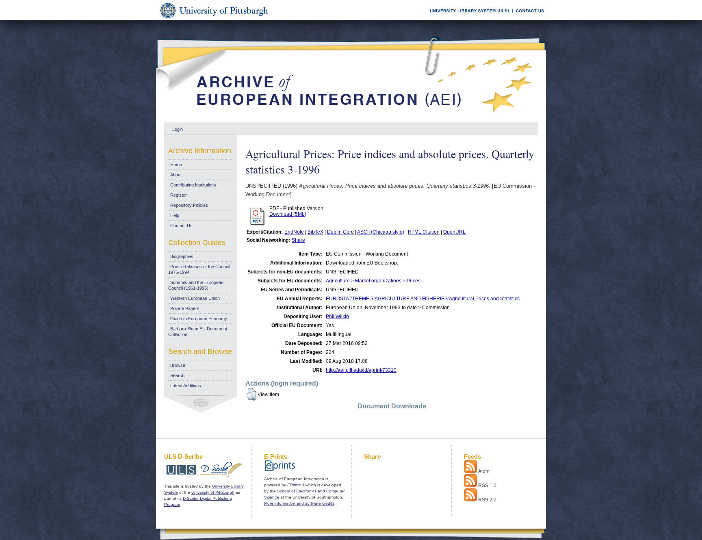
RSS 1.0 (487, 485)
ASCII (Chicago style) (380, 232)
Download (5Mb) (287, 214)
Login (177, 129)
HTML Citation (424, 232)
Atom (484, 471)
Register (178, 195)
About (176, 174)
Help (174, 215)
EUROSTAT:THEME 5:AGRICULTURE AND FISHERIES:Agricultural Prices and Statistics (423, 298)
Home (176, 164)
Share (298, 240)
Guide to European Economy (198, 318)
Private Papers (184, 308)
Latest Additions (185, 385)
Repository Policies (189, 205)
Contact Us (181, 225)
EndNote (294, 232)
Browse (177, 365)
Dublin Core (340, 232)
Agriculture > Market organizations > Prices (373, 281)
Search (177, 375)
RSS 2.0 (487, 500)
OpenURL (454, 232)
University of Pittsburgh (212, 492)
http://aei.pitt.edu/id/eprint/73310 (361, 370)
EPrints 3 (295, 485)
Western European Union (195, 298)
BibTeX (315, 232)
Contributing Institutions (193, 184)
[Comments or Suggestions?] (528, 19)
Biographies (181, 256)
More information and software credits (299, 503)
